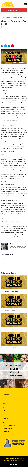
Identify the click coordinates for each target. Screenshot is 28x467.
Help (4, 410)
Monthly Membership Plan (9, 425)
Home (2, 17)
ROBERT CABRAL (10, 458)
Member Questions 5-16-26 (9, 329)
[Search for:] (14, 258)
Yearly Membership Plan (8, 428)
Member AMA (8, 17)
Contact (5, 408)
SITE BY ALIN (21, 460)
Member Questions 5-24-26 (9, 310)
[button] (25, 4)
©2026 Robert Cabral (12, 460)
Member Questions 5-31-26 (9, 291)
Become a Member (7, 422)
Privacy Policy (18, 458)
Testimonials (6, 431)
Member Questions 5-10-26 (9, 348)
